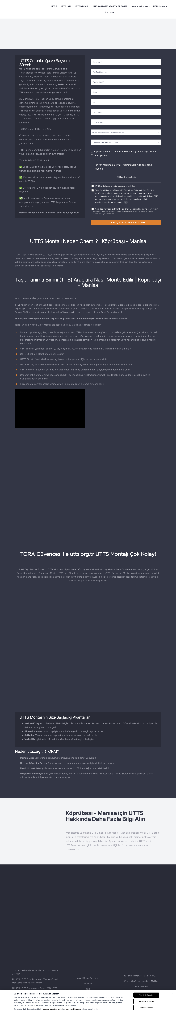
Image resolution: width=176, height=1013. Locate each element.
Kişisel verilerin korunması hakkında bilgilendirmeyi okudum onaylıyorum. (125, 153)
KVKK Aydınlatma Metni (126, 177)
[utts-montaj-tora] (37, 813)
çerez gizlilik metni (73, 1009)
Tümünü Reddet (146, 1008)
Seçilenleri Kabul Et (146, 1001)
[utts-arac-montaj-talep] (88, 597)
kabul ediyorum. (115, 202)
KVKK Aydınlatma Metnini (106, 186)
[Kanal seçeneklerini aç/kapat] (126, 202)
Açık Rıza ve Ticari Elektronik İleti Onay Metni (115, 209)
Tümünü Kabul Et (146, 995)
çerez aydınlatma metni (53, 1009)
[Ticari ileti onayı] (92, 190)
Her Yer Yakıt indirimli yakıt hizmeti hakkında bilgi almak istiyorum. (123, 167)
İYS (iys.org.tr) (127, 211)
